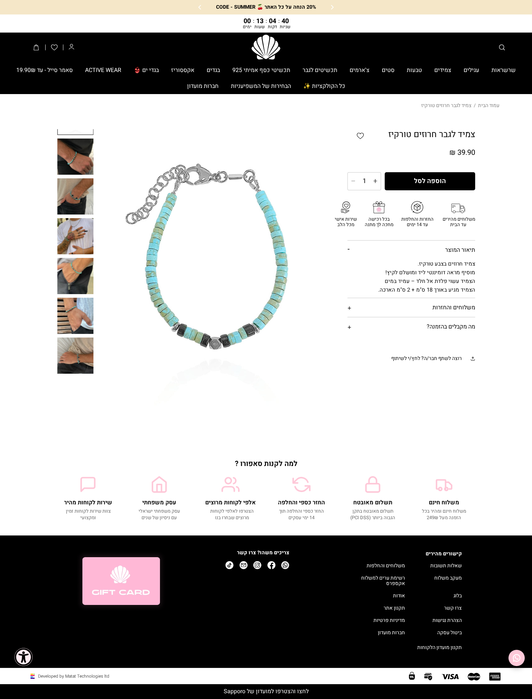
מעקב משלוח (448, 578)
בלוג (457, 596)
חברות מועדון (391, 633)
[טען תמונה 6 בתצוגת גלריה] (76, 315)
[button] (502, 47)
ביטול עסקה (449, 633)
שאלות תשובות (446, 566)
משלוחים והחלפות (386, 566)
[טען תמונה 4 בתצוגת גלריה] (76, 236)
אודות (399, 596)
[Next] (200, 7)
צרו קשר (453, 608)
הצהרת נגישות (447, 621)
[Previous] (332, 7)
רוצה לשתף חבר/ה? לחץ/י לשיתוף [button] (426, 358)
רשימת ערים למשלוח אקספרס (383, 581)
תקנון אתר (394, 608)
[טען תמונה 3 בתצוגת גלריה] (76, 196)
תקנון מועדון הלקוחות (439, 648)
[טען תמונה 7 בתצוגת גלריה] (76, 355)
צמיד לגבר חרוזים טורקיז (446, 105)
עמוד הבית (488, 105)
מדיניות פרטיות (389, 621)
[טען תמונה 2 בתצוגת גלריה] (76, 156)
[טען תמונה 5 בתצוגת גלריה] (76, 276)
